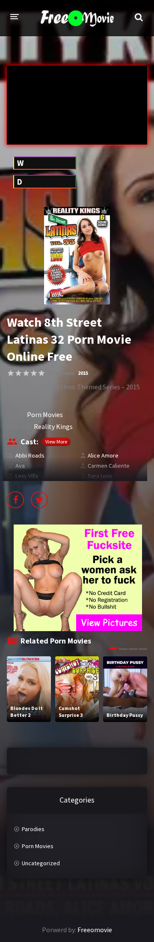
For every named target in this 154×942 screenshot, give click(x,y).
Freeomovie (94, 929)
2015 (83, 373)
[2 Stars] (18, 373)
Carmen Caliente (109, 466)
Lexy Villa (26, 476)
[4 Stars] (34, 373)
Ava (20, 466)
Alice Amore (103, 455)
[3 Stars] (26, 373)
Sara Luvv (100, 476)
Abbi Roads (29, 455)
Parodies (33, 829)
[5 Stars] (41, 373)
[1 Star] (11, 373)
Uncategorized (41, 863)
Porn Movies (45, 414)
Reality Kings (53, 426)
